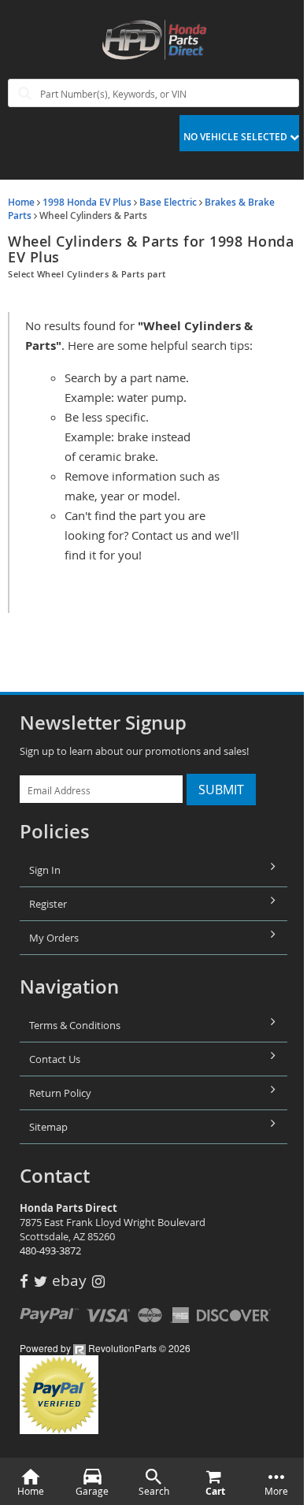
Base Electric (168, 202)
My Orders (54, 938)
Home (21, 202)
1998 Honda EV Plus (87, 202)
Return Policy (60, 1093)
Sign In (45, 870)
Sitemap (48, 1127)
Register (48, 904)
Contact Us (54, 1059)
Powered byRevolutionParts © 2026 (105, 1347)
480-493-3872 (50, 1250)
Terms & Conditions (74, 1025)
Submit (221, 789)
